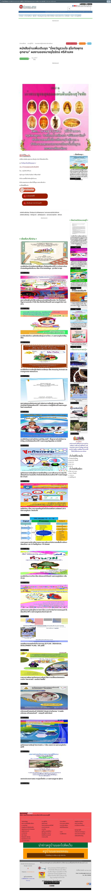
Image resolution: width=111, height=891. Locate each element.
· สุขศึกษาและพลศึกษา (46, 831)
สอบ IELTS (71, 462)
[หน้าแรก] (21, 15)
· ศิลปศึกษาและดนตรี (46, 835)
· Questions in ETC (26, 839)
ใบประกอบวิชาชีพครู (73, 458)
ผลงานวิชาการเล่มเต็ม (71, 43)
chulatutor (71, 475)
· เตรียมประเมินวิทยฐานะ (79, 832)
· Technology (24, 821)
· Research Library (25, 837)
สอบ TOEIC (71, 464)
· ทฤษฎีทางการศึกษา (79, 821)
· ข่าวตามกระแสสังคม (64, 823)
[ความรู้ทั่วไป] (77, 15)
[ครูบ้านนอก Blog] (34, 15)
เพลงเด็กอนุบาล (72, 477)
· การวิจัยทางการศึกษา (79, 825)
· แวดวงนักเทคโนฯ (25, 841)
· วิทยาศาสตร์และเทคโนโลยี (47, 825)
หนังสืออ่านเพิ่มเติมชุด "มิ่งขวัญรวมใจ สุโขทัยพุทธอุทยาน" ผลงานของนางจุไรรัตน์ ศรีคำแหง (39, 212)
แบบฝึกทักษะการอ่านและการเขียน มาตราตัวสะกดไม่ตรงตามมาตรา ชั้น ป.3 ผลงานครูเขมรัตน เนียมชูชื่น (79, 325)
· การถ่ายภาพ (24, 833)
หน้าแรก (89, 43)
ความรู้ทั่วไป (30, 43)
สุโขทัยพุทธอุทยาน (42, 215)
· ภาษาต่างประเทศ (45, 827)
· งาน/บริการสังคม (63, 825)
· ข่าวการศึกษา (62, 821)
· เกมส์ (60, 832)
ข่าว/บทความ (82, 43)
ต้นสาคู (78, 431)
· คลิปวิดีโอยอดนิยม (63, 827)
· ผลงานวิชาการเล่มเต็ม (79, 834)
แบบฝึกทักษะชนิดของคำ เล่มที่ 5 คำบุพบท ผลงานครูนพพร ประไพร (79, 343)
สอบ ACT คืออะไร (72, 473)
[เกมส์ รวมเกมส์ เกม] (72, 15)
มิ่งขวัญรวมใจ (33, 215)
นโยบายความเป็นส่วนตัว (51, 1)
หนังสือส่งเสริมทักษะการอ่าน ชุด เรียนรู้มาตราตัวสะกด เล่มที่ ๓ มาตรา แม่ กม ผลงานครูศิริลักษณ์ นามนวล (79, 284)
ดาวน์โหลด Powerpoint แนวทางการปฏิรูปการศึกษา (79, 399)
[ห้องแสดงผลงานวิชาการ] (59, 15)
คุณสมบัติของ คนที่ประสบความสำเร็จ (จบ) (78, 418)
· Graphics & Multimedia (27, 827)
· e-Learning (24, 825)
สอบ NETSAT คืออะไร (73, 460)
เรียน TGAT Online (73, 471)
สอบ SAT (71, 466)
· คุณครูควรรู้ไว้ (77, 830)
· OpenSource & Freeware (28, 829)
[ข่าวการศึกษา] (28, 15)
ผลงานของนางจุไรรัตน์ (52, 215)
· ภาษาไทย (43, 829)
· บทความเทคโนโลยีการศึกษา (27, 823)
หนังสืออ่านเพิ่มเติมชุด (24, 215)
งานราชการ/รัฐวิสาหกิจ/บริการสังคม (44, 43)
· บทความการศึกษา (78, 823)
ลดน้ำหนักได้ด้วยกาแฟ (79, 382)
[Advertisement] (55, 31)
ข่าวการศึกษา (23, 43)
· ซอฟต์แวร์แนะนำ (25, 831)
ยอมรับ (108, 1)
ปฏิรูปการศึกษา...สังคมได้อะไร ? (79, 366)
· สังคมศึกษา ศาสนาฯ (46, 833)
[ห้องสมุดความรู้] (42, 15)
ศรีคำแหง (60, 215)
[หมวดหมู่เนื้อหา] (51, 15)
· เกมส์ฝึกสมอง (62, 834)
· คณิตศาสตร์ (44, 823)
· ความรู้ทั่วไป (44, 821)
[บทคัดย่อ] (67, 15)
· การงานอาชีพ (44, 837)
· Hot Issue (24, 835)
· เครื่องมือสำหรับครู (78, 836)
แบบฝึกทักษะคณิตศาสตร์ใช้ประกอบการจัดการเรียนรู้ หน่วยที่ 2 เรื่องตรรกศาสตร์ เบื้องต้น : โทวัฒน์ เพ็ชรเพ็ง (79, 304)
